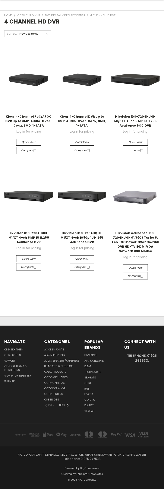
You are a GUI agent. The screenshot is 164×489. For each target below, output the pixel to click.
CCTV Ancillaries (56, 377)
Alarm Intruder (54, 355)
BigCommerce (89, 468)
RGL (86, 388)
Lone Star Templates (89, 474)
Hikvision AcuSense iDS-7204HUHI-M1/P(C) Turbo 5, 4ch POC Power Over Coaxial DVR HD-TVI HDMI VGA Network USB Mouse (135, 242)
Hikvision (90, 355)
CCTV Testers (53, 394)
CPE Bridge (51, 399)
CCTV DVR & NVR (55, 388)
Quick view (28, 142)
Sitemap (9, 381)
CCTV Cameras (54, 383)
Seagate (90, 377)
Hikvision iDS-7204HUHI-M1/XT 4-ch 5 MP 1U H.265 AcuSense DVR (29, 237)
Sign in (9, 375)
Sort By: (12, 34)
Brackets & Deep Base (58, 366)
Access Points (54, 349)
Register (25, 375)
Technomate (92, 372)
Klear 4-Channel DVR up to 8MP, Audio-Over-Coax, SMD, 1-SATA (82, 121)
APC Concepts (94, 361)
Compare (27, 150)
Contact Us (12, 355)
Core (87, 383)
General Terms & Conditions (15, 368)
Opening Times (13, 349)
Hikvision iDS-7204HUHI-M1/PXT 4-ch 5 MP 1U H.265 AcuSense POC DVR (135, 121)
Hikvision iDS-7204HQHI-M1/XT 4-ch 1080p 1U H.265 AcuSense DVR (82, 237)
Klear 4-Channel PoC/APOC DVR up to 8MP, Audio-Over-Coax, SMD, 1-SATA (28, 121)
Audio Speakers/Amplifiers (61, 360)
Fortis (88, 394)
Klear (88, 366)
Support (9, 360)
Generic (89, 400)
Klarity (89, 405)
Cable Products (55, 372)
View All (89, 411)
